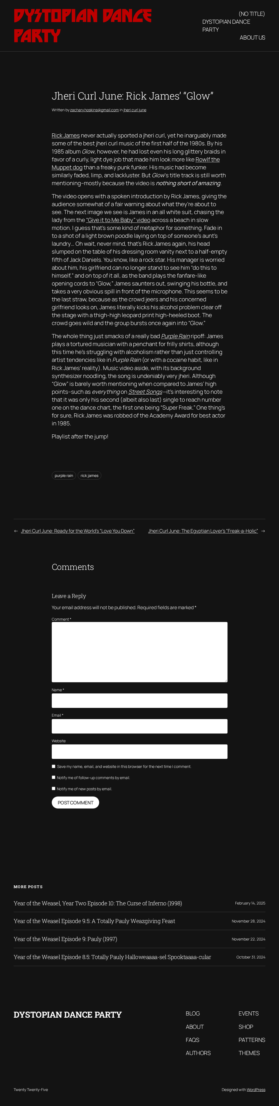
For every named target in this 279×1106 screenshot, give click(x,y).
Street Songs (145, 391)
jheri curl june (134, 109)
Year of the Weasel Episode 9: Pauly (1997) (65, 939)
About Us (252, 37)
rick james (89, 475)
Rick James (66, 135)
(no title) (251, 13)
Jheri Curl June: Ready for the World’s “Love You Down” (78, 530)
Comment (61, 619)
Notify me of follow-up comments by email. (93, 777)
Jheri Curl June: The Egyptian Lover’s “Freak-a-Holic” (203, 530)
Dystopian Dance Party (226, 25)
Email (57, 715)
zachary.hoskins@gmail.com (94, 109)
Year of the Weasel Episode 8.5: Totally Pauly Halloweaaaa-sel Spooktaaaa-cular (112, 957)
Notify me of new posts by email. (84, 788)
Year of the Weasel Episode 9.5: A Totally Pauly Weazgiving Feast (94, 921)
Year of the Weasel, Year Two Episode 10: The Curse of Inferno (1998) (98, 903)
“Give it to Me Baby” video (118, 220)
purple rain (64, 475)
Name (58, 689)
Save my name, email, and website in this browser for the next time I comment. (124, 766)
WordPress (256, 1089)
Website (59, 740)
